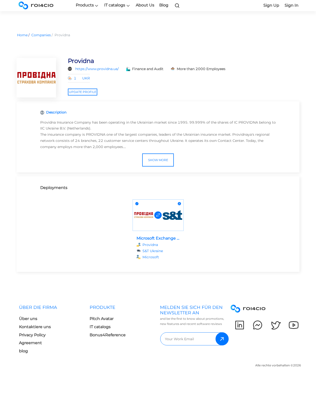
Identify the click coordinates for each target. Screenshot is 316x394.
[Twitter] (276, 325)
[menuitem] (50, 331)
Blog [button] (163, 5)
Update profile (82, 92)
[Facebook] (258, 325)
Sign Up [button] (271, 5)
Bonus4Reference (108, 335)
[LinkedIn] (240, 325)
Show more (158, 160)
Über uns (28, 318)
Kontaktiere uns (35, 326)
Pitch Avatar (102, 318)
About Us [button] (145, 5)
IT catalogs (114, 5)
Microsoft (150, 257)
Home (22, 35)
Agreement (30, 342)
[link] (177, 5)
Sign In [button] (291, 5)
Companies (41, 35)
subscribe (222, 338)
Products (85, 5)
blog (23, 351)
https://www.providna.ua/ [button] (97, 69)
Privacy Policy (32, 335)
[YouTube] (294, 325)
